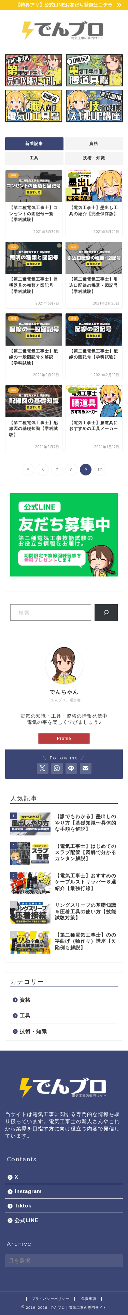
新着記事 (34, 143)
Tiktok (23, 1205)
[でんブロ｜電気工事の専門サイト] (64, 43)
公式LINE (27, 1220)
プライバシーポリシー (50, 1299)
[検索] (106, 612)
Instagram (28, 1191)
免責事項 (88, 1299)
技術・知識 (94, 158)
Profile (64, 738)
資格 (93, 143)
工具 (34, 158)
